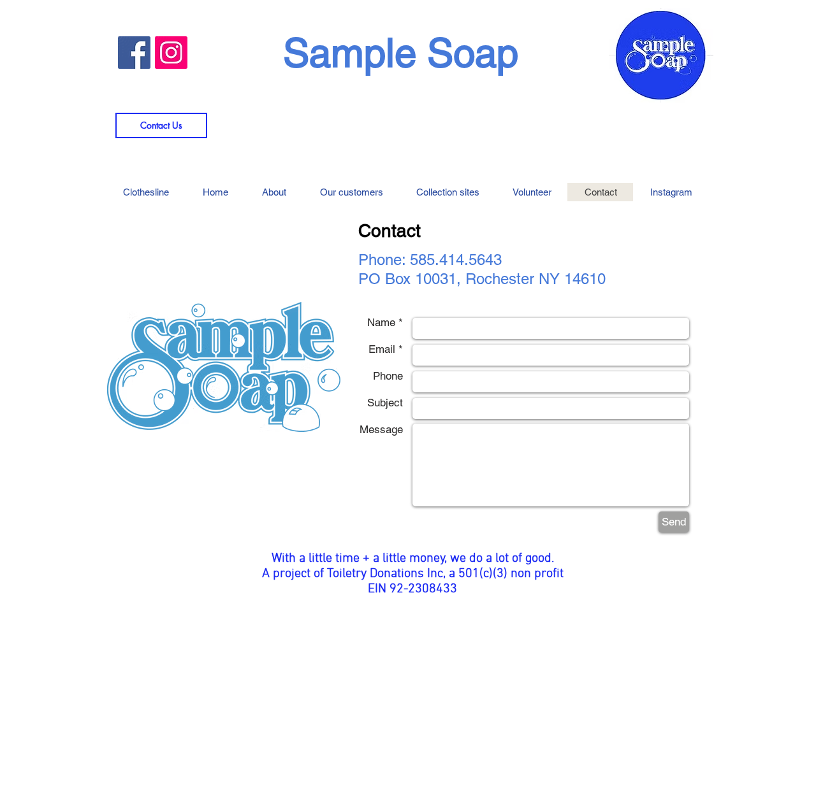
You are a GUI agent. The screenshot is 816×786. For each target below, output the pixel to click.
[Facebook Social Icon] (134, 52)
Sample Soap (400, 53)
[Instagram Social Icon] (171, 52)
